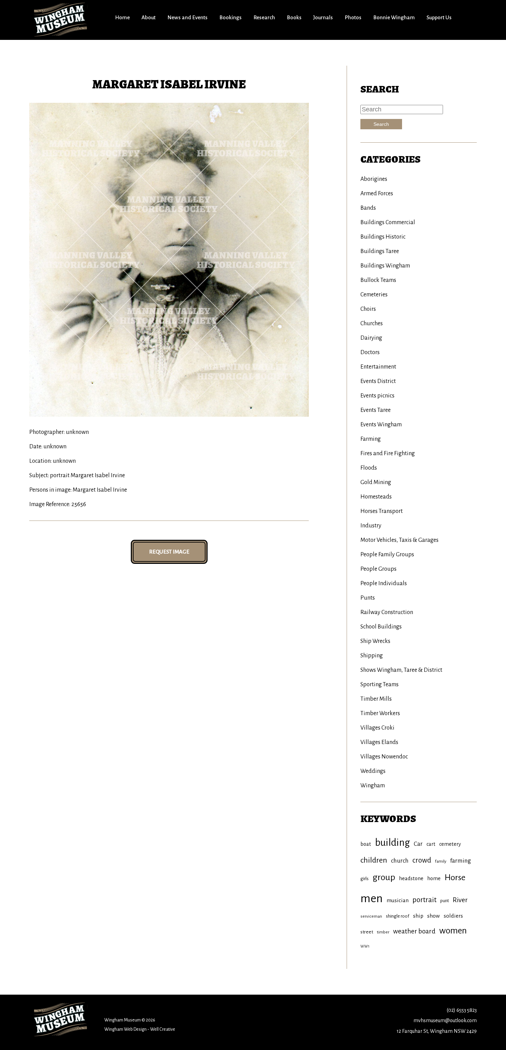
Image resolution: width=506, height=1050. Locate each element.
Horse (454, 877)
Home (122, 17)
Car (418, 844)
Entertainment (378, 367)
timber (383, 932)
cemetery (450, 844)
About (148, 17)
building (392, 842)
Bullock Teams (378, 280)
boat (365, 844)
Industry (370, 526)
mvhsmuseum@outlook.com (445, 1020)
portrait (424, 900)
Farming (370, 439)
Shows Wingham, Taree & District (401, 670)
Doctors (370, 352)
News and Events (187, 17)
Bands (368, 208)
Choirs (368, 309)
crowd (421, 860)
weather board (414, 931)
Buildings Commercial (387, 222)
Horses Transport (381, 511)
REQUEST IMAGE (169, 552)
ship (418, 916)
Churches (371, 323)
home (434, 878)
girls (364, 878)
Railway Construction (386, 612)
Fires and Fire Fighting (387, 453)
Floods (368, 468)
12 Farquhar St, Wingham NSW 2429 (437, 1031)
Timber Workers (380, 713)
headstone (411, 878)
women (453, 931)
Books (294, 17)
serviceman (371, 916)
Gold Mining (375, 482)
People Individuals (383, 583)
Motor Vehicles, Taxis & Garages (399, 540)
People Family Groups (387, 554)
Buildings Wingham (385, 266)
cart (430, 844)
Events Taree (375, 410)
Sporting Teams (379, 684)
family (440, 861)
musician (398, 900)
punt (444, 900)
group (383, 877)
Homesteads (376, 497)
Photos (353, 17)
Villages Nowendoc (384, 757)
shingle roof (397, 916)
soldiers (453, 916)
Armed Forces (376, 193)
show (433, 916)
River (460, 900)
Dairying (371, 338)
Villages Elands (379, 742)
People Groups (378, 569)
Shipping (371, 656)
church (400, 860)
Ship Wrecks (375, 641)
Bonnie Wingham (394, 17)
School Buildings (381, 627)
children (373, 860)
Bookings (230, 17)
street (366, 931)
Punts (367, 598)
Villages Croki (377, 728)
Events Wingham (381, 425)
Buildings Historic (382, 237)
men (371, 898)
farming (460, 860)
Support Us (439, 17)
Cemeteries (374, 295)
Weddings (373, 771)
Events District (378, 381)
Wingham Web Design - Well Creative (139, 1029)
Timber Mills (376, 699)
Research (264, 17)
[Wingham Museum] (61, 19)
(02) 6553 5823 (461, 1010)
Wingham (372, 786)
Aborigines (373, 179)
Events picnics (377, 396)
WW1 (364, 946)
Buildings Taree (379, 251)
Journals (323, 17)
